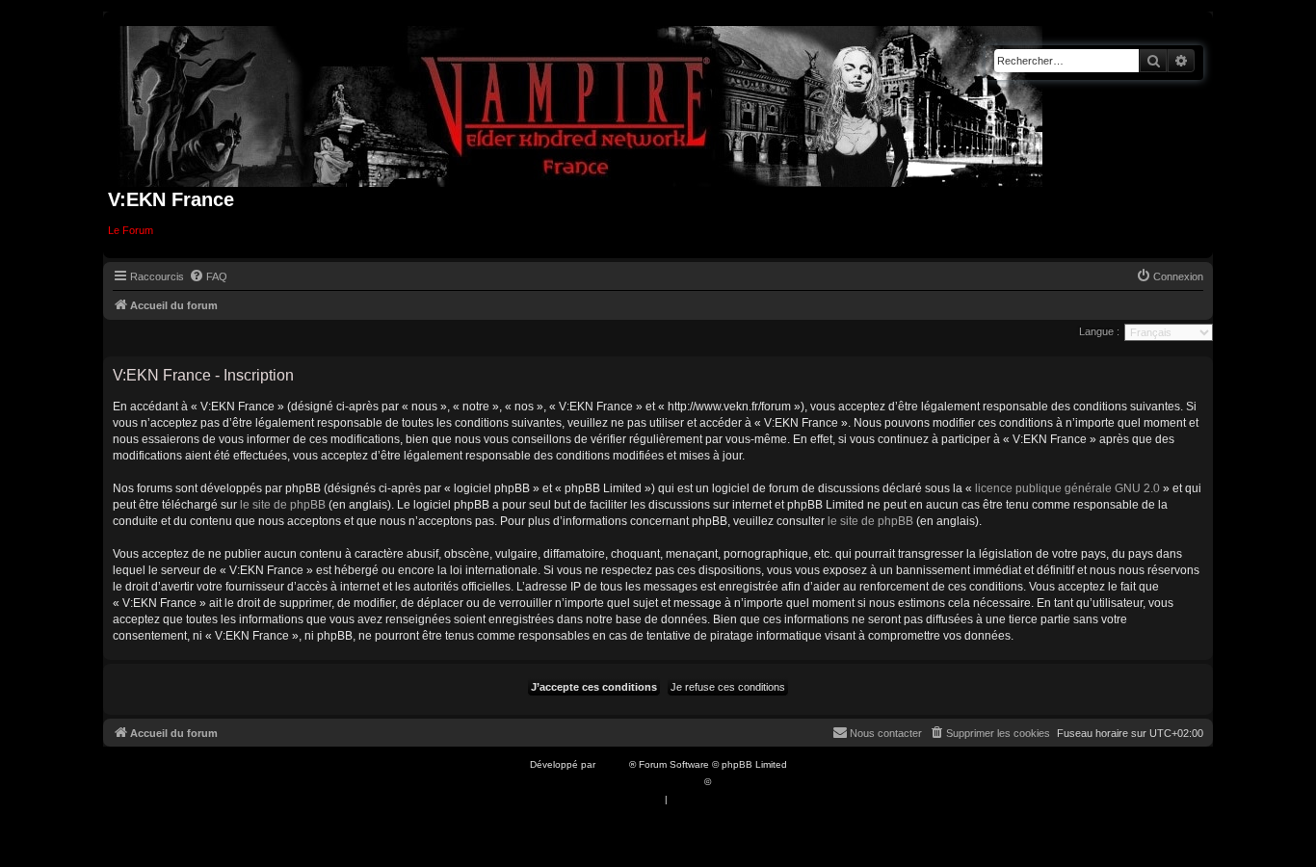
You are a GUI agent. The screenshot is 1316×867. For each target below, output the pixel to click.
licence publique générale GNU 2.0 (1067, 488)
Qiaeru (729, 781)
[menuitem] (208, 276)
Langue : (1099, 331)
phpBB (613, 764)
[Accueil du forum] (581, 102)
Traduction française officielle (636, 781)
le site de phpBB (283, 505)
